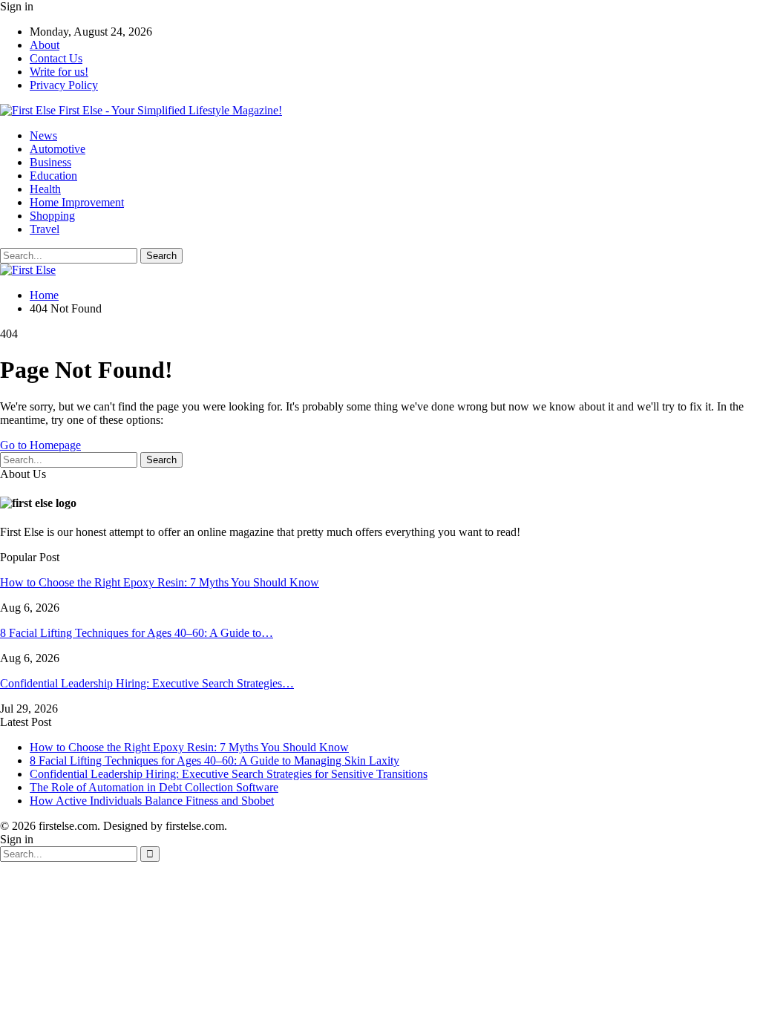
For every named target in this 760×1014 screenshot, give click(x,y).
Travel (44, 229)
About (44, 45)
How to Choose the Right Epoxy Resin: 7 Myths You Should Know (159, 582)
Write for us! (59, 71)
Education (53, 175)
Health (45, 189)
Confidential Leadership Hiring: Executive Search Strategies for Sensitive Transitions (229, 774)
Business (50, 162)
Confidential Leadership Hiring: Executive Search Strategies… (147, 683)
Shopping (52, 215)
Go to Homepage (40, 445)
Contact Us (56, 58)
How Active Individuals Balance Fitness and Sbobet (152, 800)
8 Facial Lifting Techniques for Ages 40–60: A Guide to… (136, 633)
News (43, 135)
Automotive (57, 149)
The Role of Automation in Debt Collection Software (154, 787)
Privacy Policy (64, 85)
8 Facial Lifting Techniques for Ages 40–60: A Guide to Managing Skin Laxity (214, 760)
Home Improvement (77, 202)
